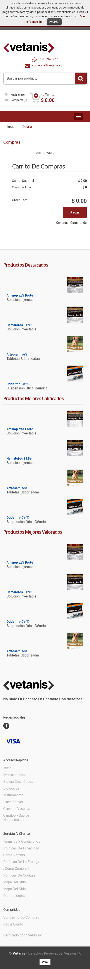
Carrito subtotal (23, 180)
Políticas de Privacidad (21, 848)
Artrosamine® (17, 354)
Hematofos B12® (19, 325)
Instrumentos (13, 795)
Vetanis (19, 953)
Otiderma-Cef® (18, 384)
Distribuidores (14, 896)
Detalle (27, 127)
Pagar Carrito (13, 924)
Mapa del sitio (14, 882)
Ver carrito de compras (21, 917)
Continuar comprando (71, 222)
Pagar (74, 212)
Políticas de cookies (19, 875)
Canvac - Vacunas (16, 809)
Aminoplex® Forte (20, 295)
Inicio (10, 127)
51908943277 (48, 59)
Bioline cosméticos (18, 782)
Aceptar (54, 21)
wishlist (17, 94)
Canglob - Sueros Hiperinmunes (16, 817)
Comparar (18, 100)
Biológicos (11, 788)
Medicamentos (14, 775)
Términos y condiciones (21, 841)
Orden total (20, 200)
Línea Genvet (13, 802)
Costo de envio (22, 187)
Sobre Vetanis (14, 855)
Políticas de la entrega (21, 862)
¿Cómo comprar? (16, 869)
